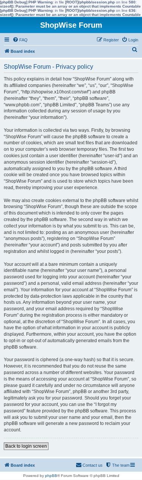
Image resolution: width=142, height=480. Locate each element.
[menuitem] (20, 39)
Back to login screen (26, 446)
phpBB (51, 476)
